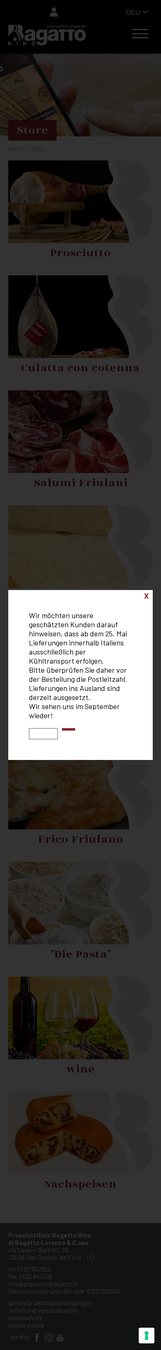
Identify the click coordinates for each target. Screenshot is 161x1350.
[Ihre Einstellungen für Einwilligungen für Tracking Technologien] (146, 1335)
